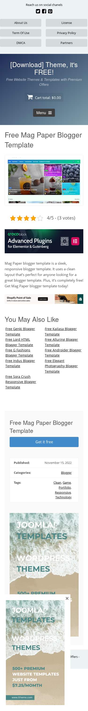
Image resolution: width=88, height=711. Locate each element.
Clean (57, 482)
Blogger (66, 472)
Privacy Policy (66, 33)
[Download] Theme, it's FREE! (44, 68)
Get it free (44, 441)
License (66, 23)
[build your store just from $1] (44, 301)
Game (67, 482)
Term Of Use (20, 33)
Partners (67, 43)
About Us (20, 23)
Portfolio (65, 487)
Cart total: (47, 97)
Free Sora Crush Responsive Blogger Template (20, 381)
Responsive (63, 492)
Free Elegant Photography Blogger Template (61, 366)
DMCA (20, 43)
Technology (63, 497)
